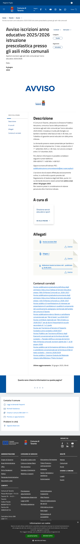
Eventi (62, 480)
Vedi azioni (66, 30)
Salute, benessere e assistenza (46, 474)
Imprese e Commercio (28, 470)
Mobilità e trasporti (27, 474)
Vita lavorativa (25, 467)
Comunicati (64, 463)
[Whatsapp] (64, 9)
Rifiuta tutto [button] (47, 536)
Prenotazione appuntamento (26, 492)
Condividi (56, 30)
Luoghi (62, 476)
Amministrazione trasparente (46, 492)
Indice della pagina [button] (14, 115)
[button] (40, 540)
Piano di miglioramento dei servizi (48, 502)
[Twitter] (45, 9)
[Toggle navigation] (4, 9)
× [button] (78, 522)
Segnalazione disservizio (29, 497)
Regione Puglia (8, 3)
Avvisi (18, 18)
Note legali (44, 510)
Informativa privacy (46, 507)
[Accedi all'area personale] (71, 3)
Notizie (62, 459)
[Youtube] (50, 9)
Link (59, 532)
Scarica (70, 246)
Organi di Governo (7, 459)
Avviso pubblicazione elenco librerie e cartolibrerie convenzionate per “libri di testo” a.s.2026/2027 (51, 315)
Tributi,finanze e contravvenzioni (45, 464)
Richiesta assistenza (27, 504)
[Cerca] (76, 9)
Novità (11, 18)
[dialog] (40, 532)
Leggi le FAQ (25, 501)
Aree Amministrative (8, 463)
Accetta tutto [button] (32, 536)
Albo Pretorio (44, 497)
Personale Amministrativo (9, 477)
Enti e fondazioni (6, 470)
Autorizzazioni (45, 479)
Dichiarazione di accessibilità (45, 515)
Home (4, 18)
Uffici (3, 467)
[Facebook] (40, 9)
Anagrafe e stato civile (28, 459)
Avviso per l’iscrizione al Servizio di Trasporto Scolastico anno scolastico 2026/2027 (49, 329)
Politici (3, 474)
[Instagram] (55, 9)
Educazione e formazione (48, 459)
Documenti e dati (6, 481)
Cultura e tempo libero (28, 463)
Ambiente (43, 469)
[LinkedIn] (59, 9)
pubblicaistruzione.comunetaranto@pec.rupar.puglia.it (53, 168)
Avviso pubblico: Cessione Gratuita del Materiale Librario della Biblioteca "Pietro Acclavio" (51, 356)
